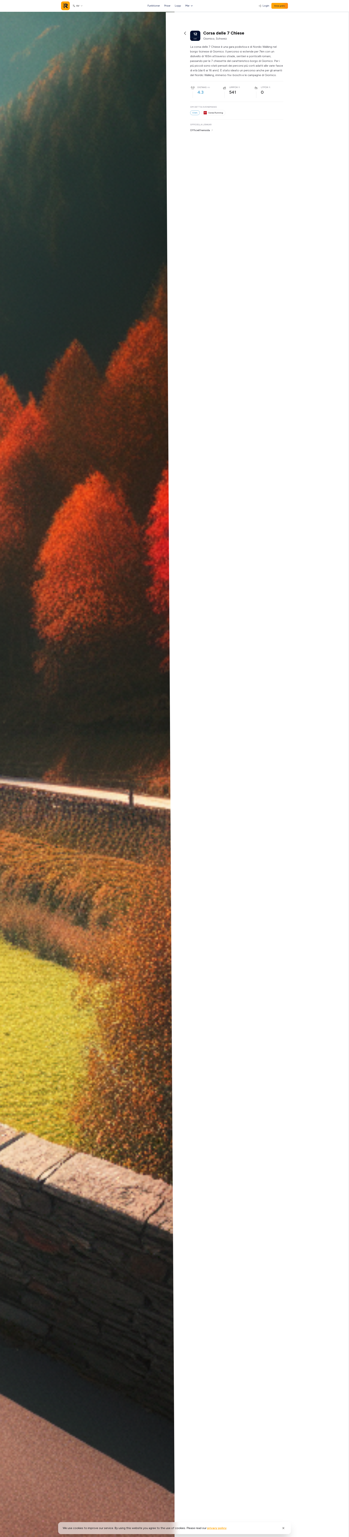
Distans (202, 87)
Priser (167, 5)
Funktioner (154, 5)
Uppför (233, 87)
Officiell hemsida (200, 130)
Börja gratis (279, 6)
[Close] (283, 1528)
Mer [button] (187, 5)
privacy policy (216, 1528)
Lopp (178, 5)
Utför (264, 87)
